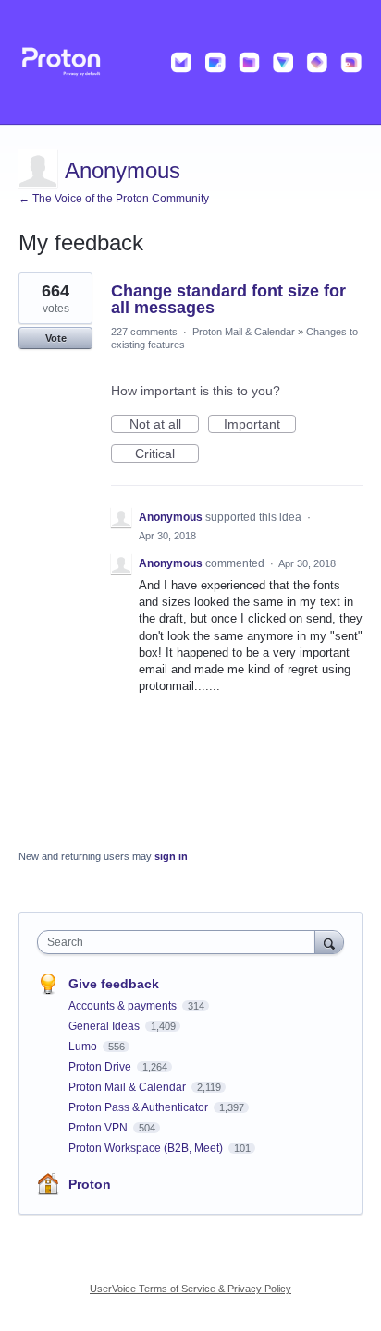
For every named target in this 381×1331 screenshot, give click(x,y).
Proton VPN (99, 1127)
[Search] (329, 941)
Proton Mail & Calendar (243, 331)
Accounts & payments (123, 1005)
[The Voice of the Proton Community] (190, 62)
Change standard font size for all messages (228, 299)
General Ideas (105, 1026)
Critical (167, 454)
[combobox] (180, 942)
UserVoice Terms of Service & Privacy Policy (190, 1288)
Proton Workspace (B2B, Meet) (147, 1148)
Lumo (84, 1046)
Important (260, 425)
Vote (56, 338)
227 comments (144, 331)
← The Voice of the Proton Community (113, 198)
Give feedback (113, 983)
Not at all (164, 425)
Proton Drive (101, 1066)
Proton (89, 1184)
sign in (171, 856)
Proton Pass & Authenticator (139, 1107)
